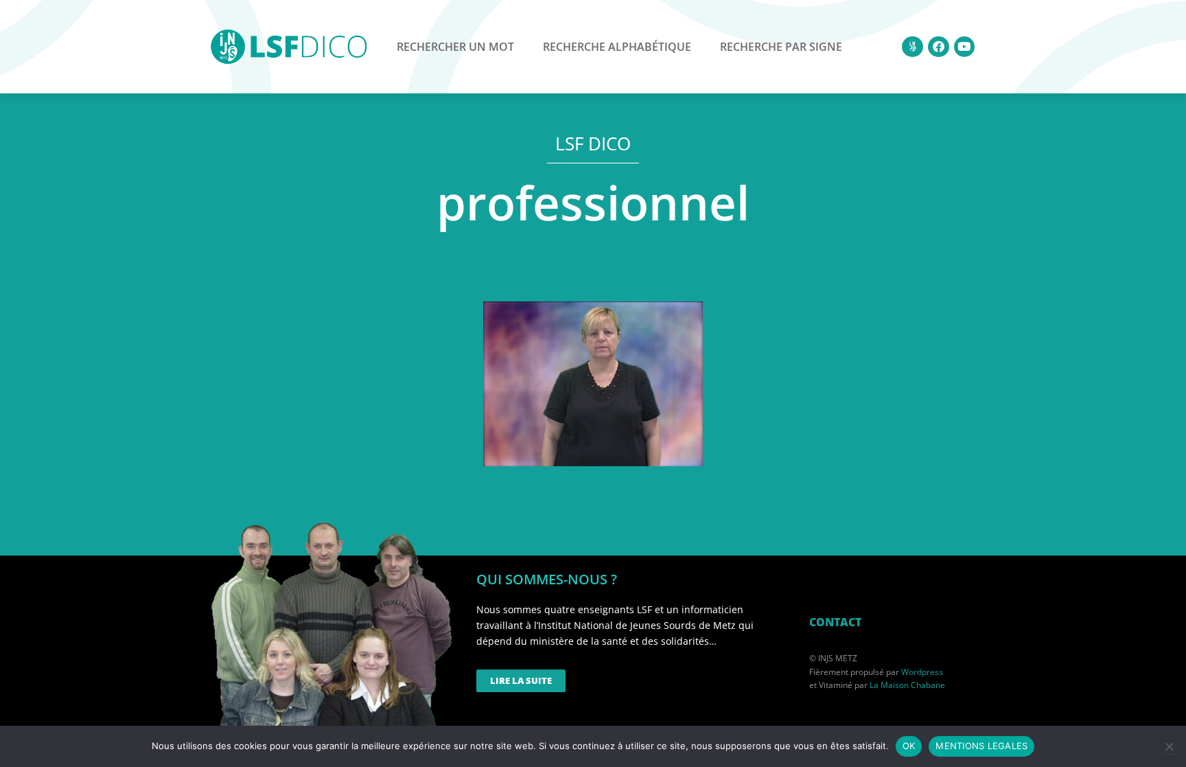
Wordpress (922, 672)
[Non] (1169, 746)
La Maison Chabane (907, 685)
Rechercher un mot (455, 46)
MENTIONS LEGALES (981, 745)
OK (909, 745)
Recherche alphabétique (617, 46)
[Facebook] (938, 47)
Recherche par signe (781, 46)
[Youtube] (964, 47)
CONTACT (835, 622)
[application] (593, 383)
